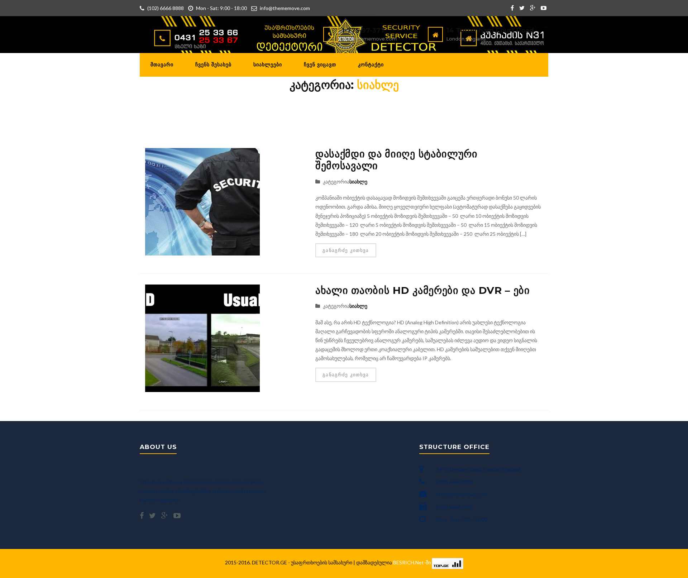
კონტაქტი (371, 64)
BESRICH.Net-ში (412, 562)
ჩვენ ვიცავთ (320, 64)
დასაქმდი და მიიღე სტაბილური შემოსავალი (396, 160)
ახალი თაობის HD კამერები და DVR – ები (422, 290)
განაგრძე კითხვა (345, 250)
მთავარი (161, 64)
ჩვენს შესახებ (213, 64)
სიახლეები (267, 64)
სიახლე (358, 181)
